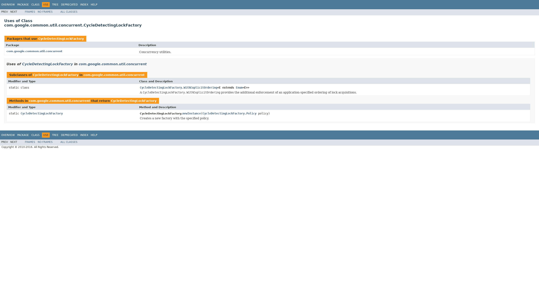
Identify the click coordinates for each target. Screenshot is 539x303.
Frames (30, 11)
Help (94, 4)
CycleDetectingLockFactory (61, 38)
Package (23, 4)
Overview (8, 4)
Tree (55, 4)
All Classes (68, 11)
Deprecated (69, 4)
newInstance (191, 113)
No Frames (45, 11)
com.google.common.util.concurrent (34, 51)
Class (35, 4)
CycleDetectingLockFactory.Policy (229, 113)
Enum (239, 87)
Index (84, 4)
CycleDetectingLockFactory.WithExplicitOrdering (178, 87)
